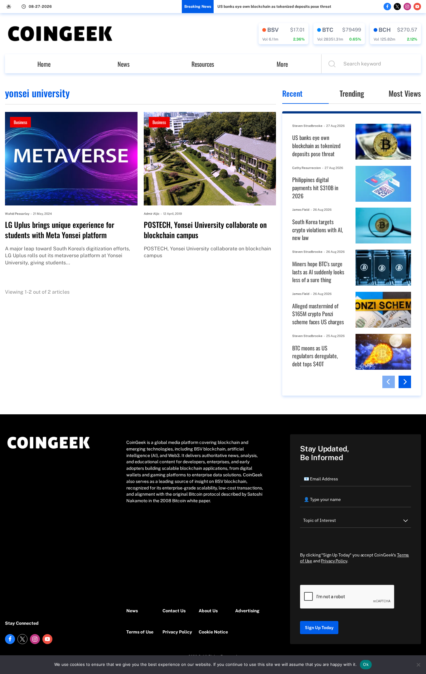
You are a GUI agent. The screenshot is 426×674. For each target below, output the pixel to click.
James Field (300, 209)
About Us (208, 610)
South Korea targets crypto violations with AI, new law (317, 230)
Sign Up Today (319, 627)
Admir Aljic (151, 213)
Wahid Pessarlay (17, 213)
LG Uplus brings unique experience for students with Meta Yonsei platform (59, 229)
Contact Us (174, 610)
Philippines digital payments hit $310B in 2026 (315, 188)
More (282, 64)
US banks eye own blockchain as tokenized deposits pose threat (274, 6)
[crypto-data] (283, 33)
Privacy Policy (177, 631)
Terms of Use (139, 631)
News (123, 64)
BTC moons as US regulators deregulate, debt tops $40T (315, 356)
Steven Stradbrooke (307, 126)
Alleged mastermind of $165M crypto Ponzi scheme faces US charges (318, 314)
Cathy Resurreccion (306, 168)
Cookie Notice (213, 631)
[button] (388, 382)
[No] (418, 665)
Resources (202, 64)
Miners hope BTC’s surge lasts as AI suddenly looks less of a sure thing (318, 272)
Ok (366, 664)
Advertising (247, 610)
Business (20, 122)
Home (44, 64)
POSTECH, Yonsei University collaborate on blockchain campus (205, 229)
